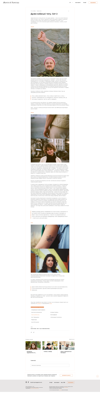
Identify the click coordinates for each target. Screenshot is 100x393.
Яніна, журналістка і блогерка (66, 352)
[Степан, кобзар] (50, 345)
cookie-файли (66, 387)
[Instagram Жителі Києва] (26, 382)
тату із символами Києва (44, 328)
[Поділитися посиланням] (33, 332)
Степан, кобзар (48, 351)
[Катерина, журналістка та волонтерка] (33, 345)
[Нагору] (97, 376)
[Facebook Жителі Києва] (28, 382)
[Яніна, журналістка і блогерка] (66, 345)
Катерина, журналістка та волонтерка (31, 352)
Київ (38, 328)
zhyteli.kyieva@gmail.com (36, 382)
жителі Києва (33, 328)
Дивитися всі (71, 339)
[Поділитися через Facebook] (31, 332)
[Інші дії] (68, 11)
